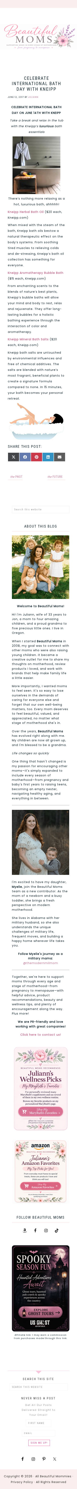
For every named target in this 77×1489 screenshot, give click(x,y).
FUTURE (55, 476)
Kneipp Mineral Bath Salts (28, 339)
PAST (16, 476)
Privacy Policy (22, 1482)
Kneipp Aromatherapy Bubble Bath (35, 273)
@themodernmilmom (40, 963)
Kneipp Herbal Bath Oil (26, 212)
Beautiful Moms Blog (38, 36)
